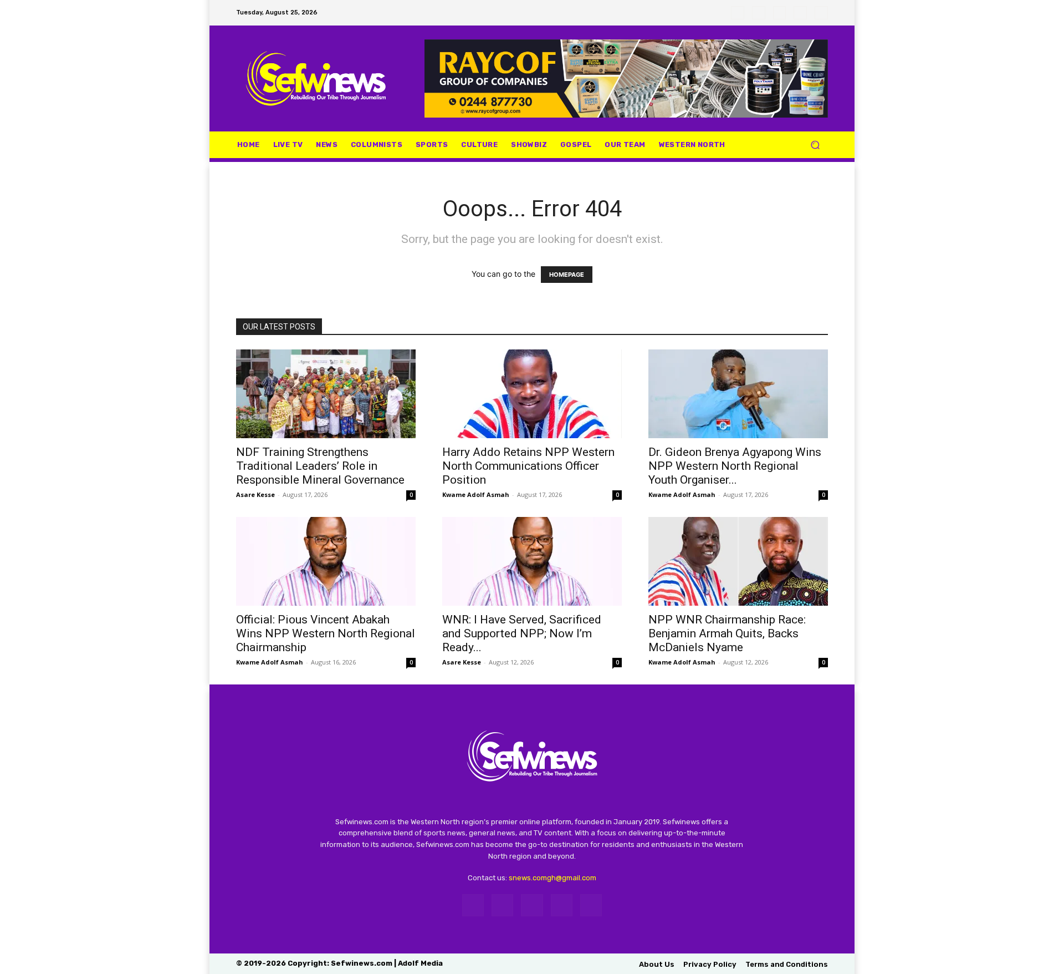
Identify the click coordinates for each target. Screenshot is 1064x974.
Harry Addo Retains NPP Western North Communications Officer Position (528, 465)
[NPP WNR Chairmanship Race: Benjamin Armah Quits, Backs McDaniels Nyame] (738, 561)
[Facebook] (737, 12)
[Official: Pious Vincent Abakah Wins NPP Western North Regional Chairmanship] (326, 561)
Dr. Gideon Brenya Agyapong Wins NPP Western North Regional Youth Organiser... (734, 465)
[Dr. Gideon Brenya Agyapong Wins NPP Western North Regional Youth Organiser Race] (738, 393)
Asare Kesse (255, 494)
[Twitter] (779, 12)
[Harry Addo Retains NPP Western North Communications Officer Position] (532, 393)
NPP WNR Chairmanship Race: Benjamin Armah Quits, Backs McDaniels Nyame (727, 633)
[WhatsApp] (800, 12)
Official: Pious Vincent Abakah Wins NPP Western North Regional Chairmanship (325, 633)
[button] (815, 144)
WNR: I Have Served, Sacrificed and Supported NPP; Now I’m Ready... (521, 633)
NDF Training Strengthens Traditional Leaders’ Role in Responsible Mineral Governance (320, 465)
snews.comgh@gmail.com (552, 878)
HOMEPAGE (566, 274)
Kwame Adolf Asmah (475, 494)
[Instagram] (758, 12)
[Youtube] (821, 12)
